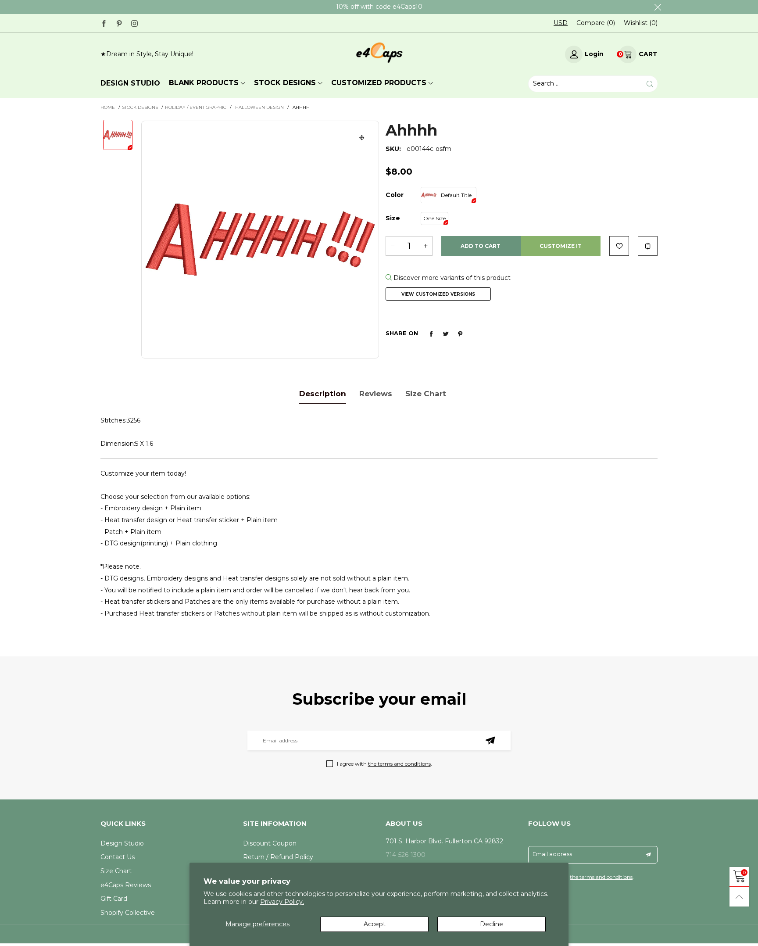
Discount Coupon (270, 843)
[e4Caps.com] (379, 53)
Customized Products (378, 83)
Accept (375, 924)
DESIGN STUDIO (130, 83)
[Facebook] (103, 22)
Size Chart (116, 871)
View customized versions (438, 294)
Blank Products (204, 83)
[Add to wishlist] (619, 246)
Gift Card (113, 899)
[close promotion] (657, 7)
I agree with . (384, 763)
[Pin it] (460, 333)
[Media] (361, 137)
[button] (392, 245)
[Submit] (650, 83)
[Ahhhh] (260, 240)
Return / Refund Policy (278, 857)
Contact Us (117, 857)
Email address (552, 853)
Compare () (595, 23)
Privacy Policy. (282, 902)
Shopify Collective (127, 913)
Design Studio (122, 843)
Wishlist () (641, 23)
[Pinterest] (119, 22)
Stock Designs (285, 83)
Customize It (561, 246)
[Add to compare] (648, 246)
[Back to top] (739, 897)
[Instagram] (134, 22)
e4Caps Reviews (125, 885)
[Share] (431, 333)
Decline (491, 924)
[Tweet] (445, 333)
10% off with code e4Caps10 (379, 7)
